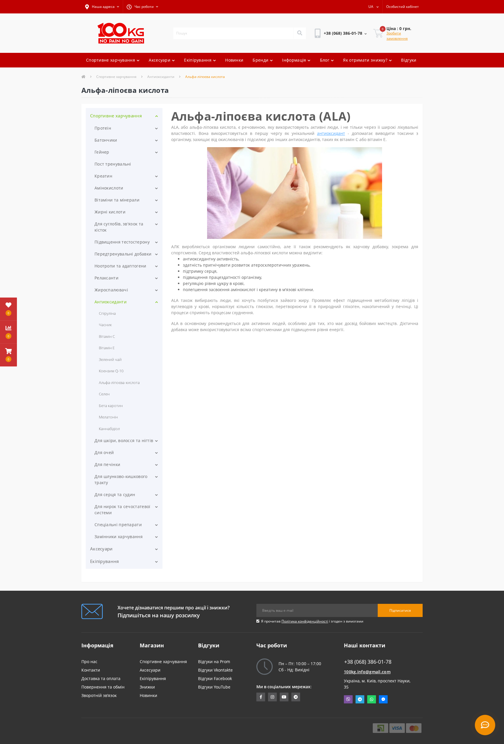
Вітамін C (107, 336)
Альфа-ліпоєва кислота (119, 382)
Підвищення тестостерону (122, 242)
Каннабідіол (109, 428)
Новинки (234, 60)
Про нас (89, 661)
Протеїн (102, 128)
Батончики (105, 140)
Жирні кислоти (109, 212)
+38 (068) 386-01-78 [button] (367, 661)
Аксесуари (159, 60)
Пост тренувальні (112, 164)
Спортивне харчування (110, 60)
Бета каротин (111, 405)
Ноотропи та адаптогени (120, 266)
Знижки (147, 687)
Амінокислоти (108, 188)
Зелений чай (110, 359)
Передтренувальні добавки (122, 254)
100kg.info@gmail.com (367, 672)
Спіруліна (107, 313)
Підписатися (400, 610)
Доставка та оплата (100, 678)
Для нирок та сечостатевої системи (122, 509)
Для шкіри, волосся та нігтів (123, 440)
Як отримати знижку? (365, 60)
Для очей (104, 452)
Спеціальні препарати (118, 524)
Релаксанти (106, 278)
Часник (105, 324)
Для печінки (107, 464)
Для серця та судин (114, 494)
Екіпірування (197, 60)
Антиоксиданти (160, 76)
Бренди (260, 60)
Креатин (103, 176)
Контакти (90, 670)
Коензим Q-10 (111, 370)
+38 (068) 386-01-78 (334, 49)
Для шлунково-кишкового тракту (121, 479)
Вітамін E (107, 347)
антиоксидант (331, 133)
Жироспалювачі (111, 290)
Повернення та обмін (103, 687)
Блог (324, 60)
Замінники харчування (118, 536)
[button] (102, 6)
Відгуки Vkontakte (215, 670)
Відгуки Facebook (215, 678)
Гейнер (101, 152)
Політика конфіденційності (304, 621)
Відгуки (408, 60)
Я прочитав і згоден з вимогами (312, 621)
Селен (104, 394)
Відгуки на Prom (214, 661)
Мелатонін (108, 417)
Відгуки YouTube (214, 687)
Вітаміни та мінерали (116, 200)
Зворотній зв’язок (99, 695)
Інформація (294, 60)
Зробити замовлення (397, 36)
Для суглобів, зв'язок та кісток (118, 227)
